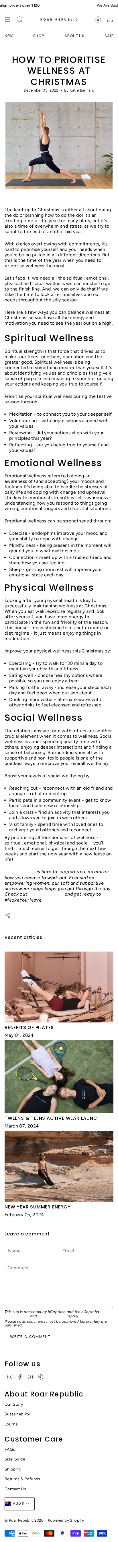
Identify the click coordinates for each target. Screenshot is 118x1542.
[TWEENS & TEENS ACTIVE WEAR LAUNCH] (59, 1076)
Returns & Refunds (22, 1479)
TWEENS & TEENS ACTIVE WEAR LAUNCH (53, 1118)
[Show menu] (7, 19)
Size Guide (15, 1459)
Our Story (14, 1404)
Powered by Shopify (66, 1520)
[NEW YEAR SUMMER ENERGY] (59, 1166)
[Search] (20, 19)
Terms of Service (52, 1316)
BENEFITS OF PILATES (29, 1027)
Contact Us (15, 1489)
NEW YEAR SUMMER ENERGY (38, 1207)
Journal (12, 1424)
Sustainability (17, 1414)
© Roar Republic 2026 (24, 1520)
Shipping (13, 1469)
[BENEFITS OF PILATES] (59, 987)
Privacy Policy (17, 1316)
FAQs (10, 1449)
